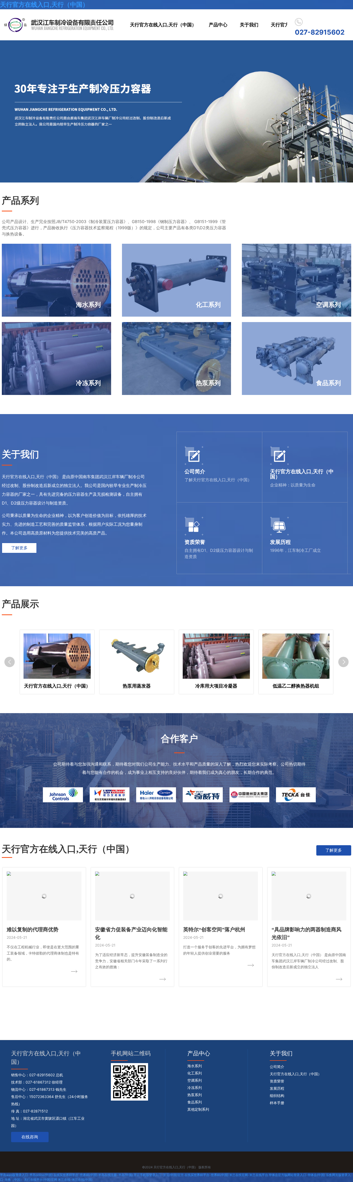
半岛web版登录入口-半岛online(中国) (26, 1175)
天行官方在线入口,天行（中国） (44, 4)
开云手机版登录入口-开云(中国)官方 (159, 1175)
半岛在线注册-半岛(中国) (115, 1175)
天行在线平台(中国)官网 (40, 1179)
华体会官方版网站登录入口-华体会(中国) (297, 1175)
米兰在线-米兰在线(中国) (75, 1179)
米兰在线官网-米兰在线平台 (248, 1175)
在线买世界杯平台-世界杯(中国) (75, 1175)
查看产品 (28, 308)
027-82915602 (319, 32)
